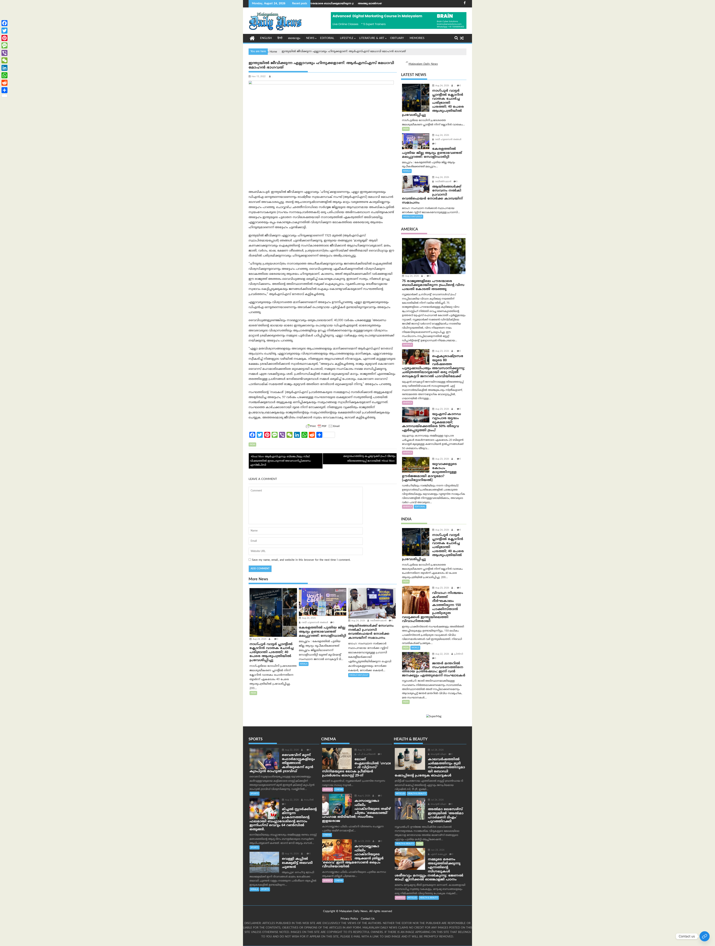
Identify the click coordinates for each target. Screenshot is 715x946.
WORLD (415, 647)
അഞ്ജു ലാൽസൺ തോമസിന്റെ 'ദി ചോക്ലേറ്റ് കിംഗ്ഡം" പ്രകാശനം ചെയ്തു (332, 3)
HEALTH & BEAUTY (417, 793)
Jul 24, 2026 (437, 800)
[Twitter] (4, 30)
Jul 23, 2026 (363, 841)
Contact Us (368, 919)
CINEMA (339, 789)
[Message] (4, 45)
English (266, 38)
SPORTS (254, 793)
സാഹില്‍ (308, 800)
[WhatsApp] (4, 75)
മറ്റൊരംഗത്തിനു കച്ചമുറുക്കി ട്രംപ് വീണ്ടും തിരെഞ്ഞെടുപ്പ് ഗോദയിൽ (369, 458)
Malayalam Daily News (423, 64)
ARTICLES (400, 793)
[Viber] (4, 53)
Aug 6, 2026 (363, 796)
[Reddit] (4, 82)
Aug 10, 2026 (364, 750)
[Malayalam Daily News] (252, 38)
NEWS (310, 38)
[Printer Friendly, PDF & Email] (323, 426)
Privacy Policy (349, 919)
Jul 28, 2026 (437, 750)
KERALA (303, 664)
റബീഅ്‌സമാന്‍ (378, 620)
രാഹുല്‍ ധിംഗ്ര (438, 754)
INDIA (252, 444)
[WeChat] (4, 60)
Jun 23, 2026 (437, 850)
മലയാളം (294, 38)
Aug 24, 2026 (259, 639)
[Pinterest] (4, 38)
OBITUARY (397, 38)
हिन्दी (279, 38)
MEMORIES (417, 38)
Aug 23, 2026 (442, 351)
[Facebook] (4, 23)
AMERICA (407, 345)
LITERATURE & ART (371, 38)
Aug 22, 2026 (442, 654)
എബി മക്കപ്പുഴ (438, 854)
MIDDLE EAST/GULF (358, 675)
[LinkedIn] (4, 68)
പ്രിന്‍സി (458, 654)
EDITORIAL (327, 38)
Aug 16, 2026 (291, 853)
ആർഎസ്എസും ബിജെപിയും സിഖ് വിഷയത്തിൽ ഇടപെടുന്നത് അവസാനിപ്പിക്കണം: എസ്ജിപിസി (280, 461)
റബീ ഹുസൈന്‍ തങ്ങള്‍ (314, 622)
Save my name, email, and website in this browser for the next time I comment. (301, 560)
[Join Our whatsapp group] (705, 936)
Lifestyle (346, 38)
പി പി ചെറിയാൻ (366, 754)
